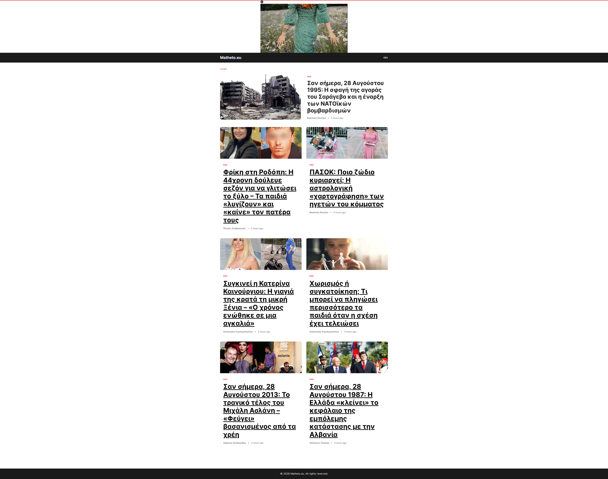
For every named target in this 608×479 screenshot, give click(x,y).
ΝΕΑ (385, 57)
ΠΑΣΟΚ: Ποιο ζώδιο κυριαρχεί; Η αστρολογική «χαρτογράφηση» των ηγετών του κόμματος (347, 188)
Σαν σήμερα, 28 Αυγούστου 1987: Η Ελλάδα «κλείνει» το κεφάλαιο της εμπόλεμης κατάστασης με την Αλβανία (344, 410)
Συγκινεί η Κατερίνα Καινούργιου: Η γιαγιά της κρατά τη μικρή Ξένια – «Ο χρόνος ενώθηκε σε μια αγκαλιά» (258, 303)
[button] (261, 1)
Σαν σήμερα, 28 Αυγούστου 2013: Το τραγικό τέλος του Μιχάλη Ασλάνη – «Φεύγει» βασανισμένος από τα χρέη (259, 410)
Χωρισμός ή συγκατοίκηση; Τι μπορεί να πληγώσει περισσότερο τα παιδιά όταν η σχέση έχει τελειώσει (344, 303)
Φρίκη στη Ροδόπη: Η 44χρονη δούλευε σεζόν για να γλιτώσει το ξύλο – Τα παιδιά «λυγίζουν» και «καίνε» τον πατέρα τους (259, 196)
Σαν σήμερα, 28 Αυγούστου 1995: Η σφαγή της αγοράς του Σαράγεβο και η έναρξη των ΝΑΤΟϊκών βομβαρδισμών (345, 97)
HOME (223, 69)
